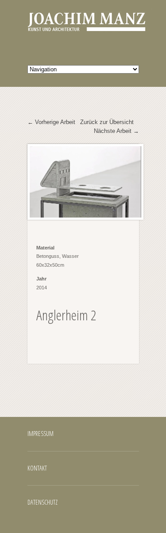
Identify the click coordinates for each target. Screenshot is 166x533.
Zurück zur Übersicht (107, 122)
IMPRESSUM (40, 433)
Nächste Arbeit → (116, 131)
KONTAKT (37, 468)
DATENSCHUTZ (42, 502)
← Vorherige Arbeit (51, 122)
